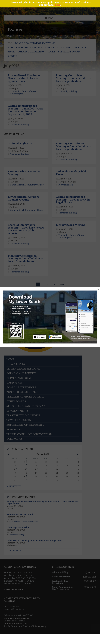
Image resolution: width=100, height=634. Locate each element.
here (57, 5)
